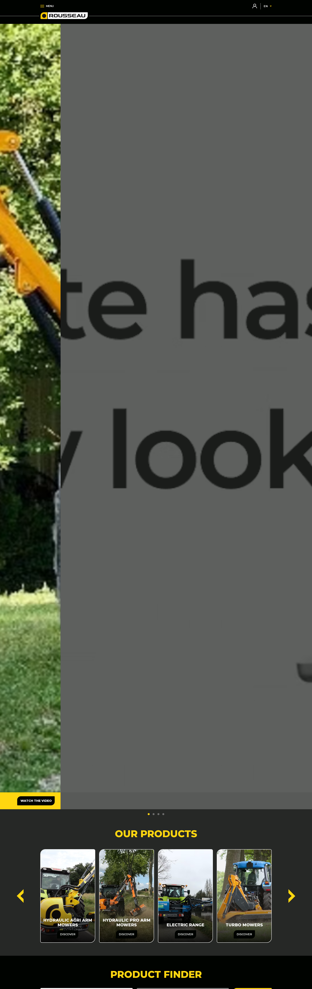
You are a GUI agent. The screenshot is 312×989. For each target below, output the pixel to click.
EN (266, 6)
